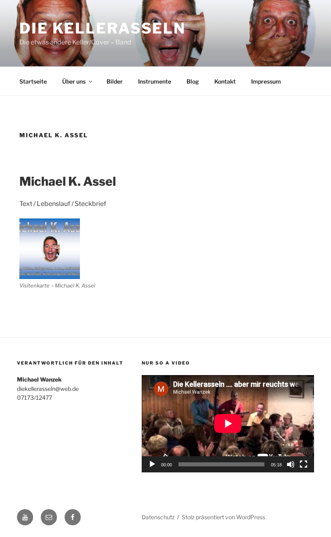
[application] (228, 423)
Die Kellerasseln (102, 28)
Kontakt (225, 81)
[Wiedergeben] (152, 464)
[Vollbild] (304, 464)
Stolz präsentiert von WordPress (223, 517)
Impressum (266, 81)
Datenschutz (158, 517)
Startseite (33, 81)
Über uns (74, 81)
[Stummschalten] (291, 464)
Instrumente (154, 81)
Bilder (115, 81)
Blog (192, 81)
